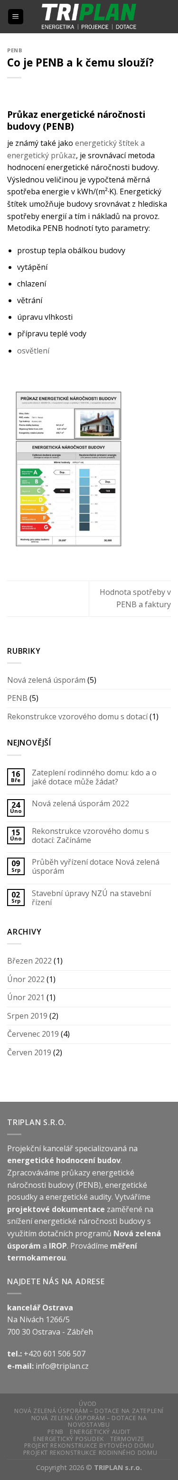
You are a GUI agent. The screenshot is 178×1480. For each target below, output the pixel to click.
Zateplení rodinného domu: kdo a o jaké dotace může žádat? (94, 777)
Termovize (127, 1439)
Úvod (87, 1404)
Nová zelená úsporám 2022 (80, 803)
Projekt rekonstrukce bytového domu (89, 1446)
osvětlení (33, 350)
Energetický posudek (68, 1439)
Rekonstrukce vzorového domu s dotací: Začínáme (90, 836)
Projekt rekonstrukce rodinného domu (90, 1453)
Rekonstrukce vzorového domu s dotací (77, 716)
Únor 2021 (26, 997)
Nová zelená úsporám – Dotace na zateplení (89, 1411)
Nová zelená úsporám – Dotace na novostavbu (89, 1421)
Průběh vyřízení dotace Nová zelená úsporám (95, 867)
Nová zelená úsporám (46, 680)
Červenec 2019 (33, 1034)
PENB (14, 50)
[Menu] (16, 17)
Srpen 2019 (27, 1016)
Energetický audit (100, 1432)
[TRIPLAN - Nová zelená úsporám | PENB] (89, 16)
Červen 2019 (29, 1052)
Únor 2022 (26, 979)
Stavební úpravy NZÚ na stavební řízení (91, 898)
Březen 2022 (29, 960)
